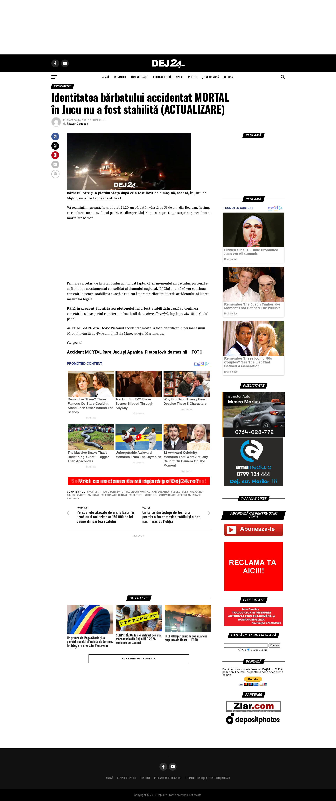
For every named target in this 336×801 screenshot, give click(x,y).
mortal (94, 495)
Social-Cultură (161, 77)
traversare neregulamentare (181, 495)
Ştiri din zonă (210, 77)
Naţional (228, 77)
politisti (137, 495)
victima (73, 498)
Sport (180, 77)
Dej (186, 492)
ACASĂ (105, 77)
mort (82, 495)
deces (176, 492)
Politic (192, 77)
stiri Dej (151, 495)
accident (94, 492)
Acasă (109, 778)
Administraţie (139, 77)
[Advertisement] (168, 27)
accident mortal (138, 492)
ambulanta (161, 492)
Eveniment (120, 77)
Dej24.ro (196, 492)
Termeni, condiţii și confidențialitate (207, 778)
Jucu (71, 495)
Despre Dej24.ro (126, 778)
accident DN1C (113, 492)
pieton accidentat (115, 495)
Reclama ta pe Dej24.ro (167, 778)
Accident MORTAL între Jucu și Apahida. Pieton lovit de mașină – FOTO (134, 352)
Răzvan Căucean (77, 123)
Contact (145, 778)
